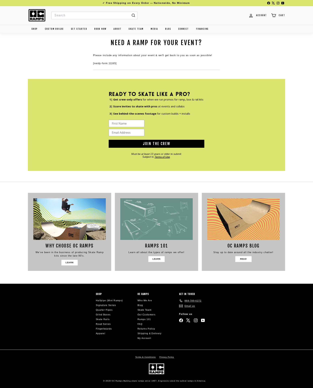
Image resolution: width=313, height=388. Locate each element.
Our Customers (146, 314)
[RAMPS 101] (156, 219)
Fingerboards (104, 329)
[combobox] (94, 15)
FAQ (139, 324)
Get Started (79, 29)
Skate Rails (103, 319)
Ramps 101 (144, 319)
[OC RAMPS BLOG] (243, 219)
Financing (202, 29)
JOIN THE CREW (156, 143)
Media (154, 29)
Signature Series (106, 305)
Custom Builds (54, 29)
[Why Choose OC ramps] (69, 219)
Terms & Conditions (145, 357)
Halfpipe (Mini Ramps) (109, 300)
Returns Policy (146, 329)
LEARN (70, 262)
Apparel (100, 333)
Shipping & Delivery (149, 333)
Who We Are (144, 300)
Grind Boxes (103, 314)
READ (243, 259)
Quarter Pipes (104, 310)
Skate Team (136, 29)
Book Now (100, 29)
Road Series (103, 324)
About (117, 29)
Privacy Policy (166, 357)
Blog (168, 29)
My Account (144, 338)
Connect (183, 29)
